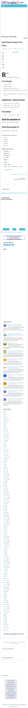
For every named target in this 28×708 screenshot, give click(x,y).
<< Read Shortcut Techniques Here (13, 77)
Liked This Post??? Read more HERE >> (18, 174)
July (4, 424)
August (4, 411)
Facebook (5, 245)
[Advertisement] (14, 21)
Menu (3, 6)
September (5, 418)
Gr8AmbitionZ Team (14, 706)
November (5, 420)
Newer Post (6, 229)
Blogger (16, 643)
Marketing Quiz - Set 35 (12, 343)
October (5, 422)
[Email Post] (3, 189)
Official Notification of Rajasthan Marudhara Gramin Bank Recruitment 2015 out (16, 335)
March (4, 416)
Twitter (7, 245)
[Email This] (4, 189)
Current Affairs (11, 690)
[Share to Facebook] (8, 189)
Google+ (10, 245)
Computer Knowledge (11, 692)
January (4, 431)
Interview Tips (11, 682)
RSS (13, 245)
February (5, 429)
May (4, 413)
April (4, 414)
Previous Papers (11, 680)
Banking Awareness (11, 697)
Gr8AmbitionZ (8, 704)
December (5, 433)
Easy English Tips (11, 688)
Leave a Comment (19, 48)
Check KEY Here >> (8, 169)
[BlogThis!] (5, 189)
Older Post (22, 229)
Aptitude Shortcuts (11, 684)
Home (14, 229)
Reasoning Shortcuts (11, 686)
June (4, 444)
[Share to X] (6, 189)
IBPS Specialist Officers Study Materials (11, 695)
